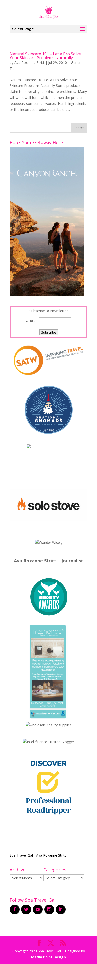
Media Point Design (48, 957)
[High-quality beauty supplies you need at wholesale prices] (49, 725)
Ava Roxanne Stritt (29, 62)
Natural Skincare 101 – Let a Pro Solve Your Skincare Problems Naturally (45, 55)
